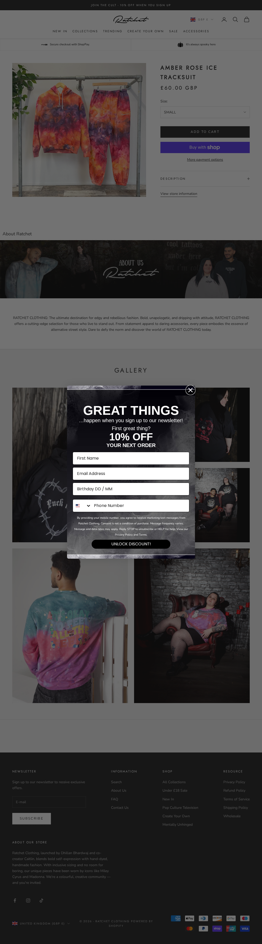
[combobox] (82, 506)
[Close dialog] (190, 390)
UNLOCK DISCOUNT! (131, 544)
